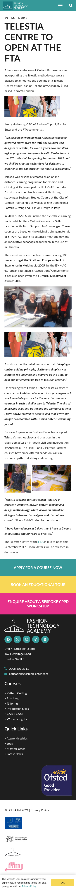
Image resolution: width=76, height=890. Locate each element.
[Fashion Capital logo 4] (38, 852)
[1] (38, 837)
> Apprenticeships (16, 738)
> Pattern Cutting (15, 693)
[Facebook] (8, 639)
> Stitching (11, 698)
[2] (38, 823)
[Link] (38, 567)
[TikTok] (35, 639)
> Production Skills (16, 708)
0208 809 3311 (19, 668)
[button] (60, 5)
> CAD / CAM (13, 714)
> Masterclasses (14, 748)
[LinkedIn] (45, 639)
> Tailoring (11, 703)
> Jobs (8, 743)
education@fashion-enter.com (28, 674)
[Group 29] (38, 867)
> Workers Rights (15, 719)
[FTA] (17, 5)
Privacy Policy (40, 810)
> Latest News (13, 754)
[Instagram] (26, 639)
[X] (17, 639)
